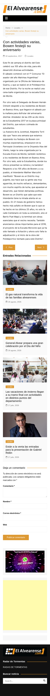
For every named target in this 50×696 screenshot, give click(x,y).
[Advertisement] (25, 605)
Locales (30, 56)
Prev (11, 247)
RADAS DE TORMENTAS (15, 667)
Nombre (7, 501)
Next (39, 247)
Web (5, 525)
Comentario (9, 486)
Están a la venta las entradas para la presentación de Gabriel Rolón (23, 449)
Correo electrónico (12, 513)
